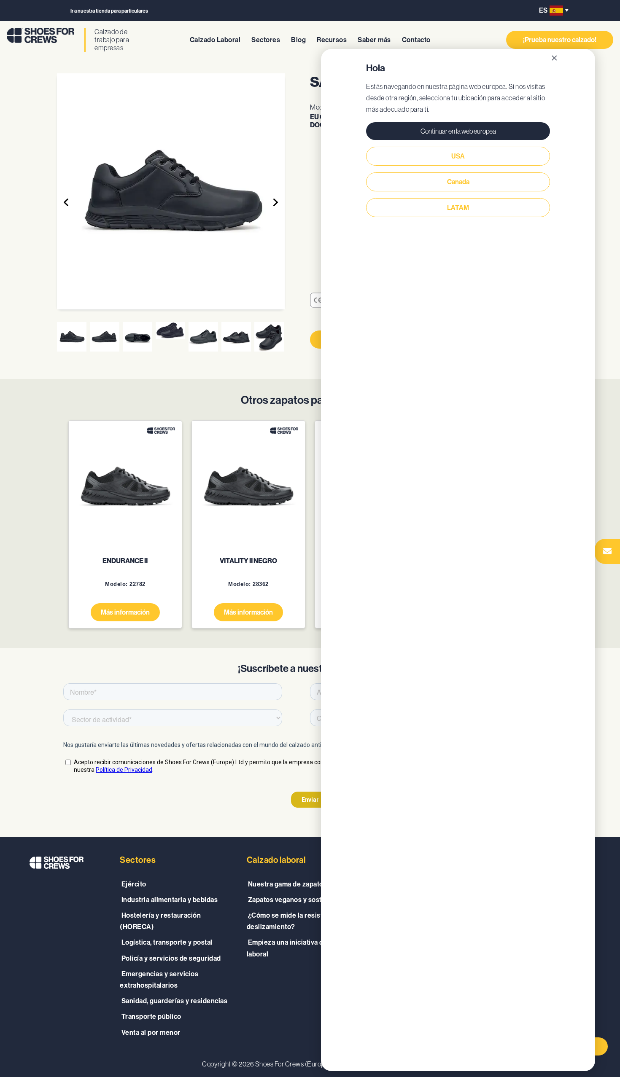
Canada (458, 182)
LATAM (458, 208)
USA (458, 156)
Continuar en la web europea (458, 131)
